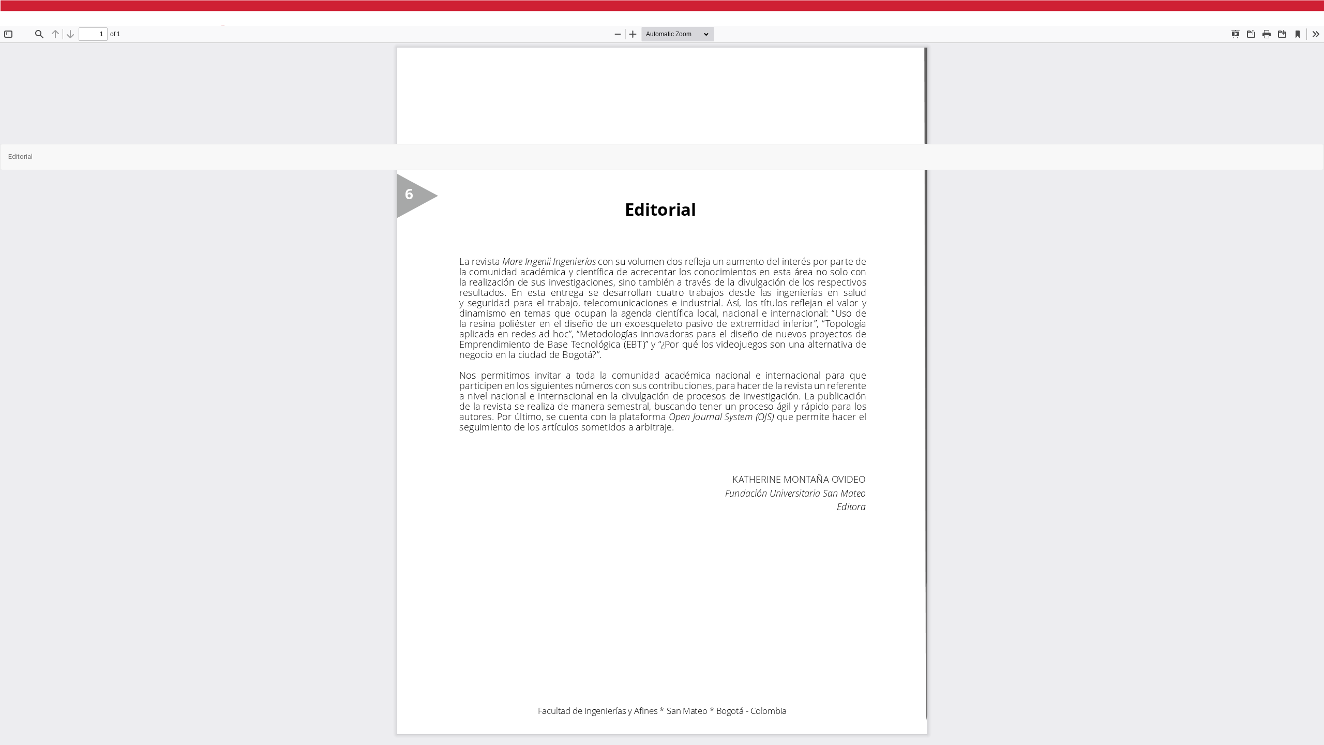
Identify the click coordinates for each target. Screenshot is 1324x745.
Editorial (20, 156)
